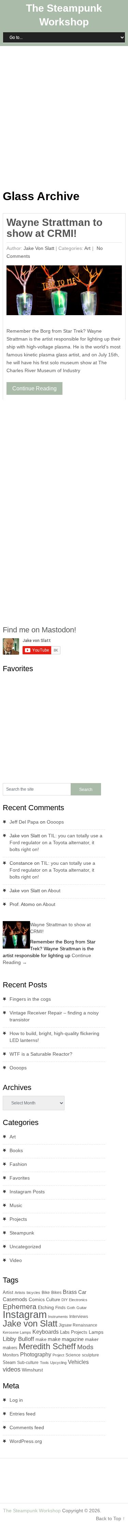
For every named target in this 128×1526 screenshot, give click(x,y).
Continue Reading (34, 388)
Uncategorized (25, 1246)
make (40, 1339)
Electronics (78, 1300)
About (54, 890)
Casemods (15, 1299)
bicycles (33, 1292)
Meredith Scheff (47, 1346)
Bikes (56, 1292)
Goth (71, 1308)
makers (10, 1347)
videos (11, 1369)
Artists (20, 1292)
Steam (9, 1362)
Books (16, 1150)
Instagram (25, 1314)
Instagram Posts (27, 1191)
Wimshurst (32, 1370)
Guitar (81, 1308)
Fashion (18, 1164)
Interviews (78, 1316)
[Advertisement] (64, 116)
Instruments (58, 1317)
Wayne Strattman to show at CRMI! (54, 228)
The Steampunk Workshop (32, 1510)
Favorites (20, 1178)
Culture (53, 1299)
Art (87, 248)
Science (73, 1355)
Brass (70, 1292)
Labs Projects (73, 1332)
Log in (16, 1400)
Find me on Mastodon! (39, 630)
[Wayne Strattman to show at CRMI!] (64, 292)
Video (16, 1260)
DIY (64, 1300)
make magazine (66, 1339)
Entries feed (22, 1413)
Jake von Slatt (39, 248)
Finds (60, 1307)
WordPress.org (26, 1441)
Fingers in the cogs (30, 999)
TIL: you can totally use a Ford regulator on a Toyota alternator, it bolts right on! (56, 842)
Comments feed (27, 1427)
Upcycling (58, 1363)
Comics (37, 1299)
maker (92, 1339)
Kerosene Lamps (17, 1332)
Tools (44, 1363)
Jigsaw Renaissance (78, 1325)
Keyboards (45, 1332)
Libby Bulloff (18, 1339)
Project (58, 1355)
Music (16, 1205)
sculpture (90, 1355)
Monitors (11, 1355)
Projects (18, 1219)
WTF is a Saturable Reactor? (41, 1054)
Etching (46, 1307)
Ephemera (20, 1306)
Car (82, 1292)
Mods (85, 1347)
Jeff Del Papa (24, 822)
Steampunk (22, 1233)
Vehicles (78, 1362)
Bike (46, 1292)
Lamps (96, 1332)
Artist (8, 1292)
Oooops (55, 822)
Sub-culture (28, 1362)
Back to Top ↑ (110, 1518)
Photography (35, 1354)
